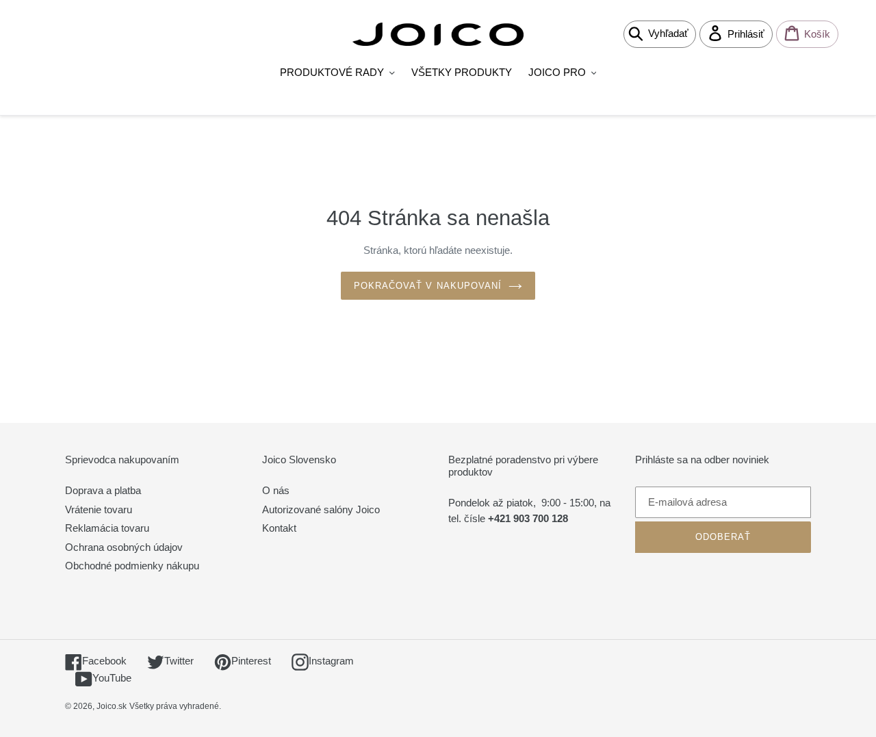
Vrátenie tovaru (98, 509)
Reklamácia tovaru (107, 528)
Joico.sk (111, 706)
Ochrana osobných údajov (124, 547)
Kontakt (279, 528)
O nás (275, 490)
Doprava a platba (103, 490)
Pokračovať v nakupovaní (428, 286)
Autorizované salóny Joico (321, 509)
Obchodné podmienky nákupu (132, 565)
